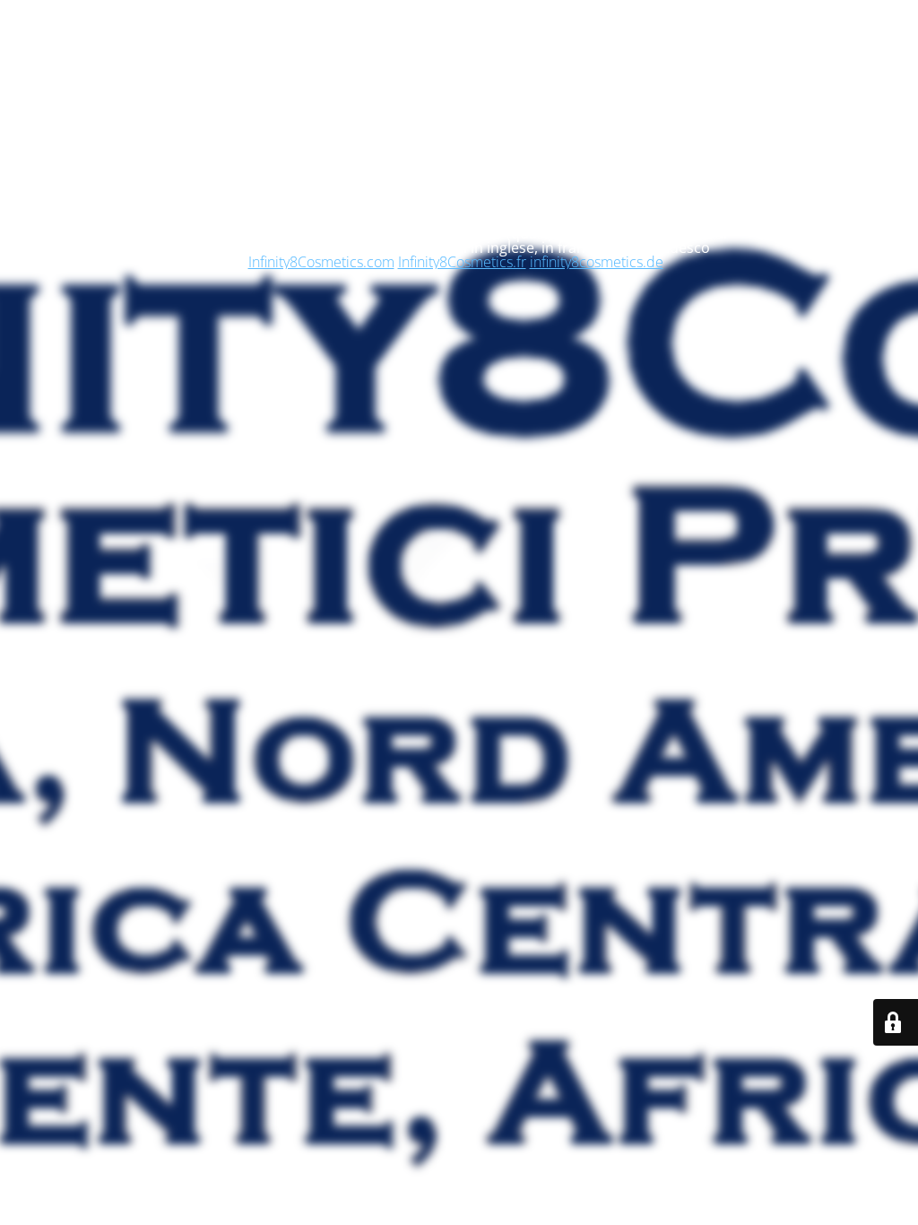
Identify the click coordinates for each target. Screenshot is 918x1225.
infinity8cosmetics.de (596, 262)
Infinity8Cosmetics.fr (462, 262)
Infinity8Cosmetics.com (321, 262)
